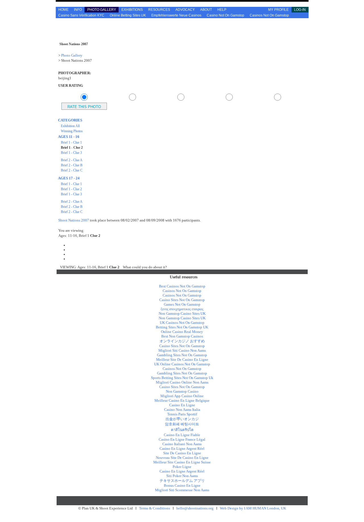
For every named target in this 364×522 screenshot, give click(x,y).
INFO (78, 10)
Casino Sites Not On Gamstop (182, 300)
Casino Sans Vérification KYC (81, 15)
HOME (63, 10)
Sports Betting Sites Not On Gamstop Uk (182, 378)
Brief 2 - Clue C (71, 170)
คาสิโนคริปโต (182, 430)
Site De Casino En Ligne (182, 453)
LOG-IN (300, 10)
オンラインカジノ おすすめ (182, 341)
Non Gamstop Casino (182, 391)
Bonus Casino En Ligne (182, 485)
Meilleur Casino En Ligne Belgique (182, 400)
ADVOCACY (185, 10)
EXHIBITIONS (132, 10)
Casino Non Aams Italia (182, 409)
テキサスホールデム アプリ (182, 480)
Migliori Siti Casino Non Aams (182, 350)
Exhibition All (70, 126)
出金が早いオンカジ (182, 419)
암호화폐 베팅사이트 (182, 424)
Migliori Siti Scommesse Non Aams (182, 490)
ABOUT (206, 10)
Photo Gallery (71, 55)
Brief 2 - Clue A (71, 160)
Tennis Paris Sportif (182, 414)
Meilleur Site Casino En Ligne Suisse (182, 462)
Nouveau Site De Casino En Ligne (182, 457)
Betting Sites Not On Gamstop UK (182, 327)
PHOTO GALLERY (101, 10)
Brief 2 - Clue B (71, 165)
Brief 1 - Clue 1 (71, 142)
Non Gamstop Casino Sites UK (182, 313)
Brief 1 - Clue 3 (71, 153)
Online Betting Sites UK (128, 15)
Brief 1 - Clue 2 (71, 189)
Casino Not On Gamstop (225, 15)
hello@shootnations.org (195, 508)
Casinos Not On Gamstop (269, 15)
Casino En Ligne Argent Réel (182, 448)
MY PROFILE (278, 10)
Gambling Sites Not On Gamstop (182, 355)
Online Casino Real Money (182, 332)
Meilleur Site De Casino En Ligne (182, 359)
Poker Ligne (182, 467)
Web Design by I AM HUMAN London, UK (253, 508)
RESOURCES (159, 10)
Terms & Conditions (154, 508)
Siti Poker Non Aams (182, 476)
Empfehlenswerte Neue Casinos (176, 15)
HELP (221, 10)
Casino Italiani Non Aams (182, 444)
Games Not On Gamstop (182, 304)
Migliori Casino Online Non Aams (182, 382)
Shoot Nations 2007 (73, 220)
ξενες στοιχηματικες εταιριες (182, 309)
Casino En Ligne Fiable (182, 435)
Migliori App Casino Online (182, 396)
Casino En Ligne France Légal (182, 439)
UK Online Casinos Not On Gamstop (182, 364)
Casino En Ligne (182, 405)
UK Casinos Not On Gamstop (182, 322)
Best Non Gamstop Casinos (182, 336)
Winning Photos (72, 131)
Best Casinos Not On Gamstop (182, 286)
